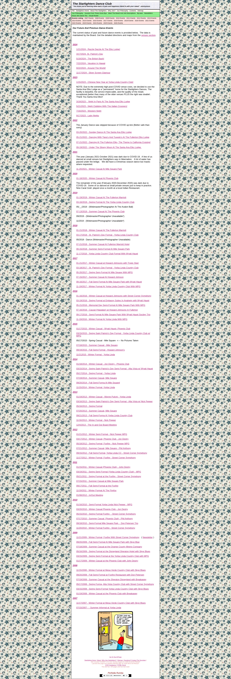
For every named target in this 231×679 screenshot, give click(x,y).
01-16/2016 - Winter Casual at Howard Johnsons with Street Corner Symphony (113, 296)
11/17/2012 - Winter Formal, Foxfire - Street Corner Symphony (106, 457)
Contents (132, 11)
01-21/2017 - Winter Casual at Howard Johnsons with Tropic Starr (107, 263)
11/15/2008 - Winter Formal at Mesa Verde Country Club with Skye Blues (111, 570)
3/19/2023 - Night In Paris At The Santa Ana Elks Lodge (103, 101)
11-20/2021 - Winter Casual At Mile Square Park (99, 169)
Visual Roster (93, 16)
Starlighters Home (82, 11)
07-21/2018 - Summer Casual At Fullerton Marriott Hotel (102, 244)
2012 (75, 429)
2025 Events (107, 23)
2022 (75, 120)
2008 (75, 565)
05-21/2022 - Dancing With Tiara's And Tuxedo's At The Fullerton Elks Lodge (112, 137)
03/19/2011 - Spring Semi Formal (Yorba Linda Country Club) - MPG (108, 471)
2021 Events (149, 21)
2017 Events (107, 21)
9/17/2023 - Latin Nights (87, 115)
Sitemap (140, 11)
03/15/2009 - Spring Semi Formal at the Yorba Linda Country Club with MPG (112, 556)
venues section (148, 35)
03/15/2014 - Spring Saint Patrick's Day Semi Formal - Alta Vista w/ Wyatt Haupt (114, 368)
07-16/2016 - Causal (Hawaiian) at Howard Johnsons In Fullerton (107, 310)
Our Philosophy (122, 11)
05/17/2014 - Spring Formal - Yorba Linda (96, 373)
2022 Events (76, 23)
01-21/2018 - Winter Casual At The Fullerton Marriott (101, 230)
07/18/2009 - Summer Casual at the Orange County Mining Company (109, 546)
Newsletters (148, 13)
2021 (75, 152)
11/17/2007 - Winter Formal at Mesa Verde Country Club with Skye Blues (111, 603)
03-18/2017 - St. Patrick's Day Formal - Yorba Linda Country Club (107, 267)
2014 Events (76, 21)
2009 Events (110, 18)
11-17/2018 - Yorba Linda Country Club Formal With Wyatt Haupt (107, 253)
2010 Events (120, 18)
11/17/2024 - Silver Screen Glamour (93, 72)
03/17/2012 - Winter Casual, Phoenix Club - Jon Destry (102, 439)
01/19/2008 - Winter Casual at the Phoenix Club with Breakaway (106, 593)
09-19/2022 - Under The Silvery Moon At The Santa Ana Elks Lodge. (108, 147)
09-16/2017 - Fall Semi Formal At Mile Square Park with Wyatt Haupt (109, 282)
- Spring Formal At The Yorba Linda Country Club (110, 202)
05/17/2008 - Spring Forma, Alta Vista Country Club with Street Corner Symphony (115, 584)
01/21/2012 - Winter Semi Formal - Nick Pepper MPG (101, 434)
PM (73, 11)
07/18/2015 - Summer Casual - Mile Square (97, 345)
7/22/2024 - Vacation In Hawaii (90, 63)
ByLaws (140, 13)
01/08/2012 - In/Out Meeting (89, 495)
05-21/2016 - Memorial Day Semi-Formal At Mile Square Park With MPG (110, 305)
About (99, 660)
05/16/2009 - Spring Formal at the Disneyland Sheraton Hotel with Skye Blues (113, 551)
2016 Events (97, 21)
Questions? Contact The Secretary (135, 660)
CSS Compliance (110, 665)
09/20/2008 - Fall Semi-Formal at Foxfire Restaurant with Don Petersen (110, 575)
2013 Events (151, 18)
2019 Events (128, 21)
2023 (75, 77)
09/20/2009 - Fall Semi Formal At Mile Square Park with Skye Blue (108, 542)
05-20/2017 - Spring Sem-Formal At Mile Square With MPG (104, 272)
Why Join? (112, 11)
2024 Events (97, 23)
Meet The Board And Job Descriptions (122, 13)
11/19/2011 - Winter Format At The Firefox (96, 490)
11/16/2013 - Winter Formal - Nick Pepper (96, 420)
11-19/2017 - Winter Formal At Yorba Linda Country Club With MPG (108, 286)
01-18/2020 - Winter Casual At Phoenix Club (97, 178)
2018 (75, 225)
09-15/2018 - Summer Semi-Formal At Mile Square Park (103, 249)
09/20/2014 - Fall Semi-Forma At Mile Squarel (98, 382)
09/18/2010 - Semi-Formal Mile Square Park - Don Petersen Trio (107, 523)
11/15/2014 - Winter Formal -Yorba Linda (95, 387)
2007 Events (89, 18)
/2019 (84, 202)
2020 (75, 173)
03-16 (79, 202)
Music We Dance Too (79, 16)
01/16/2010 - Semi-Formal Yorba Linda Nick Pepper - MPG (104, 504)
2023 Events (86, 23)
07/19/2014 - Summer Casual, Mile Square (96, 378)
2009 (75, 532)
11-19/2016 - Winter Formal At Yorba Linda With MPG (101, 319)
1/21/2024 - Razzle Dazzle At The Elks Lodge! (98, 49)
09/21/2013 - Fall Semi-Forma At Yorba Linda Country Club (104, 415)
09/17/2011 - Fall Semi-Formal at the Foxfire (97, 486)
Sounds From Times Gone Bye (96, 13)
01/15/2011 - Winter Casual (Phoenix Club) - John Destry (103, 467)
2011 (75, 462)
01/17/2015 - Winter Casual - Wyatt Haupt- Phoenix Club (103, 328)
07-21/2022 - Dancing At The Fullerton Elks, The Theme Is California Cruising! (113, 142)
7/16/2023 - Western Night (88, 111)
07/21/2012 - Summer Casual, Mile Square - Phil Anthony (103, 448)
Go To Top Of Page (115, 657)
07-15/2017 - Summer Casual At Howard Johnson (100, 277)
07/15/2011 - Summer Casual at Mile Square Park (100, 481)
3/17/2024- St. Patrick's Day (89, 54)
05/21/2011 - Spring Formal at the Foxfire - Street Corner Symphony (108, 476)
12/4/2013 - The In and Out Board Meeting (96, 425)
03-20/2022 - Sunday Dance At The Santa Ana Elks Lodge (104, 132)
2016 (75, 291)
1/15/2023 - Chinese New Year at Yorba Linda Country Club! (104, 82)
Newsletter (148, 537)
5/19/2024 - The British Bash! (90, 58)
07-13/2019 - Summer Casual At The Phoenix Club (100, 211)
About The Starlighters (98, 11)
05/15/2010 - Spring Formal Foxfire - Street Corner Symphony (106, 514)
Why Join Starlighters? (109, 660)
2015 (75, 324)
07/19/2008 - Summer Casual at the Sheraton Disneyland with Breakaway (111, 579)
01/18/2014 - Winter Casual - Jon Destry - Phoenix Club (102, 364)
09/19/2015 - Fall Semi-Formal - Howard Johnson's (100, 350)
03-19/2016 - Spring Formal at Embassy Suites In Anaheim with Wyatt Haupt (112, 300)
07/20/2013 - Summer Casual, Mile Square (96, 411)
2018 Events (118, 21)
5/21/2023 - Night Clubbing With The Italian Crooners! (101, 106)
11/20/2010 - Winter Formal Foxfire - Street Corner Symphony (105, 528)
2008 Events (99, 18)
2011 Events (130, 18)
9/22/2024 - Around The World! (91, 68)
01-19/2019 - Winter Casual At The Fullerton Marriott (101, 197)
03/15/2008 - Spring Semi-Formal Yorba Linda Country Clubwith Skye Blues (112, 589)
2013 (75, 392)
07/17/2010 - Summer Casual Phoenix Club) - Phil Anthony (104, 518)
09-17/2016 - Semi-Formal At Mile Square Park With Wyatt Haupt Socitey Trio (113, 314)
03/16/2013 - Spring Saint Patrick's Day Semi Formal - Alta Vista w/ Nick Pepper (114, 401)
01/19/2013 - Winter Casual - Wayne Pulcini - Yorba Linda (103, 397)
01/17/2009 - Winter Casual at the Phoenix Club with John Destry (107, 561)
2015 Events (86, 21)
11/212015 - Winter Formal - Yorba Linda (95, 354)
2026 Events (118, 23)
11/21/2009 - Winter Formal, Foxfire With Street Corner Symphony (107, 537)
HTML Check (121, 665)
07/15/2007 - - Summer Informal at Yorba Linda (98, 607)
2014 (75, 359)
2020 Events (139, 21)
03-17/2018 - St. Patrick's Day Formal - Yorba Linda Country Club (107, 235)
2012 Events (141, 18)
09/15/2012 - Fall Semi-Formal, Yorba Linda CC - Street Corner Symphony (111, 453)
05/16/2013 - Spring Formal (89, 406)
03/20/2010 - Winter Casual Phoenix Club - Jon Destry (102, 509)
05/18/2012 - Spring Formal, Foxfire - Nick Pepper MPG (102, 443)
